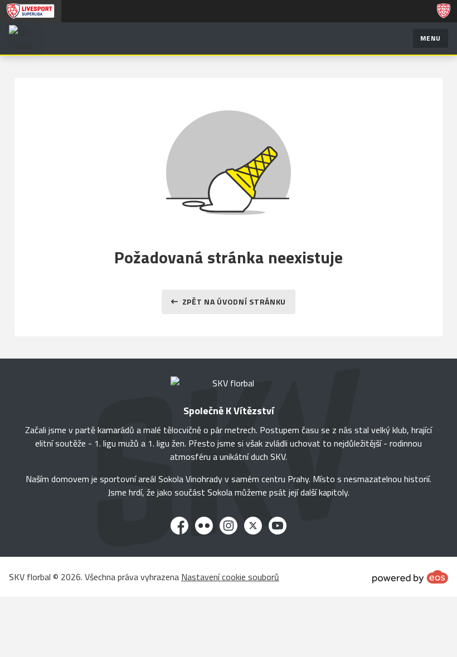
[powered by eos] (410, 577)
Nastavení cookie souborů (230, 577)
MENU (430, 38)
